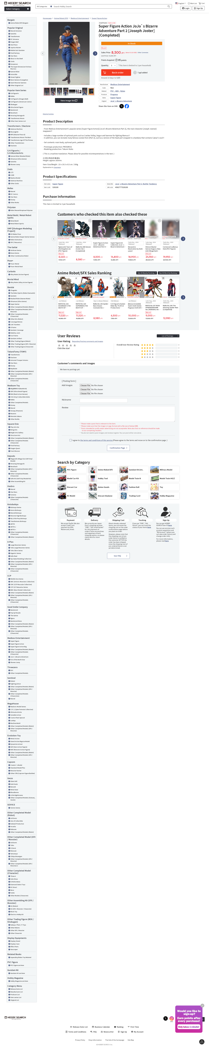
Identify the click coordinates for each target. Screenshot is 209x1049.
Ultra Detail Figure (16, 107)
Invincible (13, 74)
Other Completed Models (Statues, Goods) (22, 799)
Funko (12, 893)
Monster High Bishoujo (18, 516)
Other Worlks (14, 419)
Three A (13, 876)
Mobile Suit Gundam (17, 50)
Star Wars (13, 56)
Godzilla (13, 34)
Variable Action (15, 715)
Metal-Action (14, 738)
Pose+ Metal (14, 264)
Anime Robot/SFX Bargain (19, 23)
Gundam (13, 296)
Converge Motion (16, 322)
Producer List (15, 994)
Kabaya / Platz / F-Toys (18, 925)
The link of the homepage (114, 1040)
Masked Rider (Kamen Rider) (20, 298)
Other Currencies (143, 52)
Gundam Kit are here (17, 973)
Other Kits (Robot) (16, 319)
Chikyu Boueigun (16, 856)
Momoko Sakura (16, 416)
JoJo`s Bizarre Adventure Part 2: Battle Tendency (136, 183)
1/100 (12, 175)
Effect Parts (14, 947)
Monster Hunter (15, 771)
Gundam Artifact (16, 338)
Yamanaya (14, 854)
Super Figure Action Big (18, 647)
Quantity (104, 65)
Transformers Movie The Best (20, 137)
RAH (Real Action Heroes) (19, 394)
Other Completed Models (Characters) (19, 695)
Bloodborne (14, 792)
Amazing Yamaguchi (17, 115)
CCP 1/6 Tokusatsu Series (19, 587)
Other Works (14, 202)
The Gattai (14, 615)
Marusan (13, 851)
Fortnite (13, 495)
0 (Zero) (13, 848)
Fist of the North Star (17, 660)
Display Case (14, 944)
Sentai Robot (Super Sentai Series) (22, 237)
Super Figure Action (17, 644)
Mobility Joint (15, 333)
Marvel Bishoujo (16, 513)
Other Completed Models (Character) (19, 315)
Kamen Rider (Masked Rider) (20, 156)
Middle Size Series (16, 579)
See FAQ (117, 555)
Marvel (12, 191)
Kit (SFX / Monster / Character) (20, 909)
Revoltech (13, 113)
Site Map (131, 1040)
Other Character (16, 933)
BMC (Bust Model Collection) (20, 590)
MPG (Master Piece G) (17, 134)
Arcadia (13, 826)
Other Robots (15, 928)
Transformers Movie (17, 118)
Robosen (13, 829)
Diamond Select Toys (17, 884)
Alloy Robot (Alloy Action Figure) (21, 282)
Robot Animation (16, 240)
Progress (114, 94)
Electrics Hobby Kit (17, 914)
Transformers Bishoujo (18, 521)
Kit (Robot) (14, 906)
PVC (112, 91)
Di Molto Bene (15, 882)
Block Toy (13, 912)
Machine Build (15, 723)
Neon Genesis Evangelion (19, 80)
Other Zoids (14, 183)
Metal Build (14, 221)
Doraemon (14, 64)
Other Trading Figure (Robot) (20, 341)
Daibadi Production (17, 824)
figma (12, 618)
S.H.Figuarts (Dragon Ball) (19, 99)
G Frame (13, 327)
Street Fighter (15, 77)
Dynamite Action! (16, 744)
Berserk (13, 787)
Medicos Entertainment (120, 84)
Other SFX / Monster (17, 930)
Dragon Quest (15, 448)
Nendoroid (14, 110)
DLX (11, 670)
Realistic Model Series (18, 707)
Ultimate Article (16, 712)
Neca (12, 890)
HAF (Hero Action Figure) (18, 747)
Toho (12, 845)
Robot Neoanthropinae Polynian (21, 210)
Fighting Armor (15, 684)
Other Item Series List (18, 121)
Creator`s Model (16, 765)
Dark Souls (14, 784)
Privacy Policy (80, 1040)
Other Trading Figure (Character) (21, 347)
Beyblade (13, 368)
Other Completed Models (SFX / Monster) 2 (21, 865)
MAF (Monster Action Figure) (20, 750)
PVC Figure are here (17, 965)
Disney (12, 200)
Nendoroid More (16, 621)
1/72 (11, 172)
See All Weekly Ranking (146, 273)
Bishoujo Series (15, 507)
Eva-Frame (14, 336)
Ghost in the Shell (16, 58)
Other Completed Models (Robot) (22, 307)
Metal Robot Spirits (17, 223)
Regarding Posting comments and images (87, 341)
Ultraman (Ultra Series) (18, 159)
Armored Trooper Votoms (19, 360)
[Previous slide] (43, 53)
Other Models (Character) (19, 896)
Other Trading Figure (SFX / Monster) (23, 344)
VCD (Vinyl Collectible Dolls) (20, 397)
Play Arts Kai (14, 427)
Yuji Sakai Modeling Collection (20, 559)
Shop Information (95, 1040)
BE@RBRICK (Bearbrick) (18, 388)
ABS (117, 91)
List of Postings (167, 336)
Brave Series (14, 253)
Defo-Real (13, 556)
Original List (14, 1000)
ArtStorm (13, 818)
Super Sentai (14, 304)
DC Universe (14, 39)
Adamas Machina (16, 129)
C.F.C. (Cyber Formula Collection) (21, 709)
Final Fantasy (15, 53)
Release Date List (16, 989)
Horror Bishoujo (15, 510)
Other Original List (16, 85)
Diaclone (13, 146)
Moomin (13, 413)
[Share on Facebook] (127, 106)
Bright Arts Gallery (16, 433)
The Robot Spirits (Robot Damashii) (22, 293)
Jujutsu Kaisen (15, 47)
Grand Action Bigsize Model (20, 741)
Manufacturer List (16, 992)
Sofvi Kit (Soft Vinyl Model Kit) (20, 478)
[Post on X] (121, 106)
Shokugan (13, 104)
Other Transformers (17, 143)
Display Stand (15, 941)
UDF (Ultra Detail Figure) (18, 391)
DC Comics (14, 194)
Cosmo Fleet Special (17, 718)
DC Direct (13, 887)
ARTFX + (13, 529)
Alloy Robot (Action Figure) (19, 274)
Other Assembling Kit (17, 481)
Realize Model (15, 178)
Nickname (66, 399)
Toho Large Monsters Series (20, 548)
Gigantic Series (15, 553)
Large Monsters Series (18, 545)
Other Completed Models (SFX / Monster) (21, 310)
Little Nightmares (16, 795)
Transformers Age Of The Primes (21, 140)
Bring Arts (13, 430)
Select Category (13, 8)
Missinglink (14, 132)
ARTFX (12, 524)
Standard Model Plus (17, 768)
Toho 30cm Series (16, 550)
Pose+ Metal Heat (16, 266)
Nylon (122, 91)
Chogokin (13, 290)
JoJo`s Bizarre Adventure (19, 657)
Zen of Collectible (16, 821)
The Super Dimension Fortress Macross (20, 68)
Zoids (12, 61)
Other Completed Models (19, 402)
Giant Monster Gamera (18, 83)
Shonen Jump (15, 164)
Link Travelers (15, 324)
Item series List (15, 997)
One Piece (13, 45)
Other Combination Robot (19, 256)
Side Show (14, 879)
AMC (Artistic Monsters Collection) (22, 582)
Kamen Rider (14, 72)
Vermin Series (15, 808)
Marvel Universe (16, 31)
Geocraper (14, 949)
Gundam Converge (16, 330)
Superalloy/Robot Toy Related (20, 957)
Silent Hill (13, 781)
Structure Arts (15, 435)
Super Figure (14, 641)
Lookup (12, 720)
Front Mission (15, 451)
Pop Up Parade (15, 613)
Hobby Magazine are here (19, 981)
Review (65, 407)
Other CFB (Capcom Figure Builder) (22, 773)
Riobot (12, 681)
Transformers (15, 36)
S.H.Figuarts (14, 93)
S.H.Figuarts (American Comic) (21, 102)
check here (89, 537)
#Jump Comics (48, 114)
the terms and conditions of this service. (96, 440)
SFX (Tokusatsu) (16, 242)
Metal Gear (14, 790)
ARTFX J (13, 527)
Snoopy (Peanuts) (16, 411)
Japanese (57, 167)
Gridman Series (15, 250)
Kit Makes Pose (15, 234)
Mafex (12, 96)
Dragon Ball (14, 42)
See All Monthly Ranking (168, 273)
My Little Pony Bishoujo (18, 518)
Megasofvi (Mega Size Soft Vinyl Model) (21, 460)
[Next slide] (95, 53)
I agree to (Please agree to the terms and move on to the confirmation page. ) (119, 440)
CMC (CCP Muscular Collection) (21, 584)
